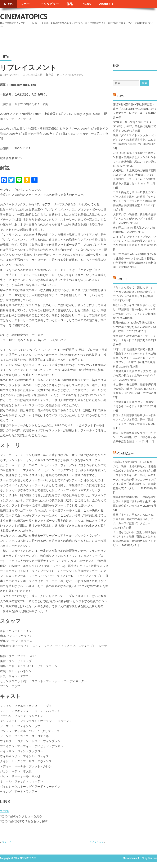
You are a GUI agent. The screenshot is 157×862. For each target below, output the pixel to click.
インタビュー (49, 4)
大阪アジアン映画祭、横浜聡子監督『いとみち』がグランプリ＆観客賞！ (134, 219)
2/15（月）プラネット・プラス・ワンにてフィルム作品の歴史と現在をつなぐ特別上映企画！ (134, 241)
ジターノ (6, 842)
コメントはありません (71, 74)
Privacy (85, 4)
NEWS (8, 4)
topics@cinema (11, 74)
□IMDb (4, 811)
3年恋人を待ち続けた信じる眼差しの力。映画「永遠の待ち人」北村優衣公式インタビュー (134, 466)
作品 (70, 4)
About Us (106, 4)
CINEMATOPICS (23, 16)
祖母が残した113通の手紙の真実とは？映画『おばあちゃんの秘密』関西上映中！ (134, 327)
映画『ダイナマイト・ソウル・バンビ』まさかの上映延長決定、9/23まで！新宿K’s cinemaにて (134, 140)
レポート (26, 4)
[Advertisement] (84, 39)
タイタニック (96, 842)
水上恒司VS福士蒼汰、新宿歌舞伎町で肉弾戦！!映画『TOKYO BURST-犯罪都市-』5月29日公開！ (134, 389)
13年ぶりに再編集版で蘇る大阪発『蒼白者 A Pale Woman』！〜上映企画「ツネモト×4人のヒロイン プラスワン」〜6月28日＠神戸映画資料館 (134, 358)
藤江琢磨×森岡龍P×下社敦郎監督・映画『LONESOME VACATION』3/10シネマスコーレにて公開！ (134, 109)
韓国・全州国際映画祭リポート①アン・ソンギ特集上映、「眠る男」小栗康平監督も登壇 (134, 437)
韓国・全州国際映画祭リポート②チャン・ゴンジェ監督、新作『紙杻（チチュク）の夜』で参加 (134, 420)
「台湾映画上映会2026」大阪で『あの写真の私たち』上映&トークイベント (135, 375)
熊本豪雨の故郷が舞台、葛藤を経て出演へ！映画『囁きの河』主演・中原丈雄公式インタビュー (134, 501)
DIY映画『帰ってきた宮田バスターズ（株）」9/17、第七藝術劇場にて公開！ (134, 126)
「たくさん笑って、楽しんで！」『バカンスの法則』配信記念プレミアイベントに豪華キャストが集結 (134, 292)
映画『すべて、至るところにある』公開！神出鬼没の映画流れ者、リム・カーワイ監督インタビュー (134, 519)
